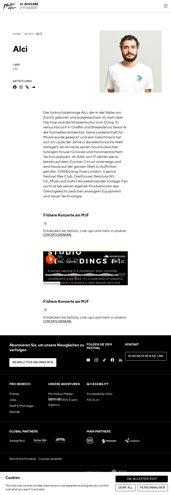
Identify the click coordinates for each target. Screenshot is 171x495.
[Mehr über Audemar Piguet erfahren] (17, 440)
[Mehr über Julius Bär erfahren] (40, 440)
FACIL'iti (93, 400)
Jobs (12, 400)
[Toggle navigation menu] (165, 6)
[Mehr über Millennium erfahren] (60, 440)
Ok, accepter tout (142, 479)
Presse (14, 394)
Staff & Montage (21, 406)
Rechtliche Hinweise (22, 459)
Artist (28, 34)
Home (17, 34)
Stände (14, 412)
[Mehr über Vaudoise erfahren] (132, 440)
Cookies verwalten (50, 459)
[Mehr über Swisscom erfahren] (109, 440)
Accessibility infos (99, 394)
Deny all (125, 487)
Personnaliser (152, 487)
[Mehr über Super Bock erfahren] (90, 440)
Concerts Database (57, 235)
